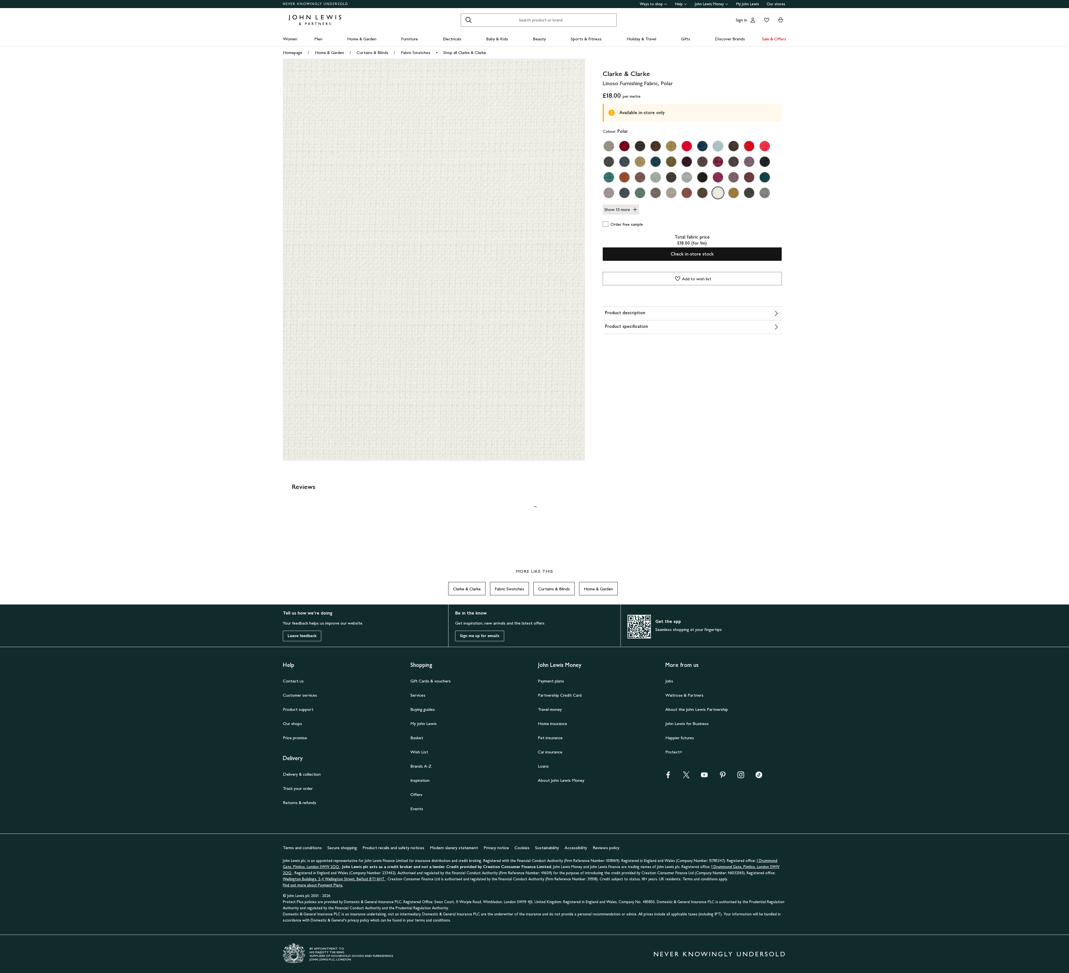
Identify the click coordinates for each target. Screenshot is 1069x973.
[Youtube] (704, 776)
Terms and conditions (302, 847)
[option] (609, 146)
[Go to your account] (752, 20)
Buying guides (422, 709)
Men (318, 38)
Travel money (550, 709)
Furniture (409, 38)
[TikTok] (759, 776)
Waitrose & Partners (684, 695)
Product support (298, 709)
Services (417, 695)
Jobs (669, 681)
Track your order (298, 788)
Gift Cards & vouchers (430, 681)
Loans (543, 766)
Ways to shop (651, 4)
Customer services (300, 695)
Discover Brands (730, 38)
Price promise (295, 737)
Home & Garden (361, 38)
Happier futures (679, 737)
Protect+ (673, 752)
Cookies (521, 847)
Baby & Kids (497, 38)
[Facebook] (668, 776)
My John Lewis (747, 4)
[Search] (468, 20)
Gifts (685, 38)
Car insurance (550, 752)
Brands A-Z (420, 766)
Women (290, 38)
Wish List (419, 752)
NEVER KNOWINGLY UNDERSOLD (315, 4)
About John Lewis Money (561, 780)
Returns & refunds (299, 802)
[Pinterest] (722, 776)
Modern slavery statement (454, 847)
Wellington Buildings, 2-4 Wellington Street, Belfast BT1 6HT (334, 879)
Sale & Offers (774, 38)
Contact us (293, 681)
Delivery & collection (302, 774)
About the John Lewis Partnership (696, 709)
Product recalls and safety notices (393, 847)
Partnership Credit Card (560, 695)
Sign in (741, 20)
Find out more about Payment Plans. (313, 885)
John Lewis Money (709, 4)
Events (416, 808)
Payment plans (551, 681)
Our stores (776, 4)
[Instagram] (740, 776)
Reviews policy (606, 847)
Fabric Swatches (415, 52)
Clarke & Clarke (467, 588)
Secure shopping (342, 847)
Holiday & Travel (641, 38)
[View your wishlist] (765, 20)
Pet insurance (550, 737)
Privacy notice (496, 847)
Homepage (292, 52)
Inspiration (420, 780)
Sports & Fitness (586, 38)
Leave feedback (302, 635)
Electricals (452, 38)
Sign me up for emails (479, 635)
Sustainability (547, 847)
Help (679, 4)
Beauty (539, 38)
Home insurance (552, 723)
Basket (416, 737)
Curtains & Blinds (372, 52)
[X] (686, 776)
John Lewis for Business (687, 723)
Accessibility (576, 847)
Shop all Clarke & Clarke (464, 52)
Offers (416, 794)
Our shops (292, 723)
